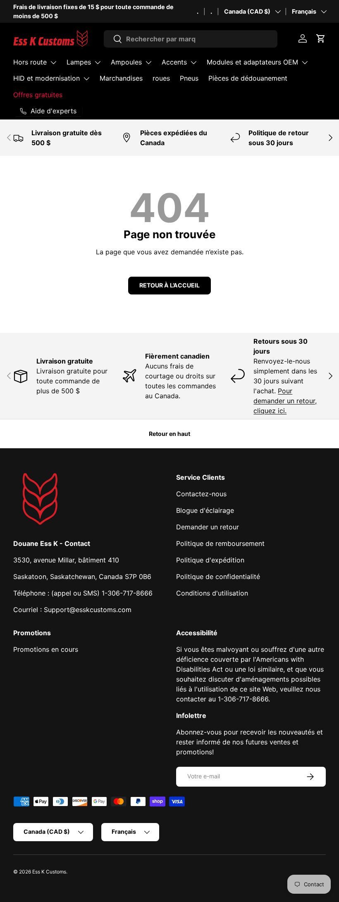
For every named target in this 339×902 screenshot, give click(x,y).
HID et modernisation (46, 78)
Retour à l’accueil (169, 285)
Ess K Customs (49, 872)
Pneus (189, 78)
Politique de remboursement (220, 543)
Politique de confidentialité (218, 576)
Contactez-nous (201, 494)
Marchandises (121, 78)
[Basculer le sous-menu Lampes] (98, 62)
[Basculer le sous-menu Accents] (193, 62)
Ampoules (126, 62)
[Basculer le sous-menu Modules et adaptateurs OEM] (305, 62)
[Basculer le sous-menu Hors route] (53, 62)
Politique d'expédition (210, 560)
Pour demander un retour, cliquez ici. (285, 401)
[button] (321, 38)
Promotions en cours (45, 649)
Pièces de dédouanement (247, 78)
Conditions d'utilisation (212, 593)
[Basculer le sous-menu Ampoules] (148, 62)
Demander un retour (207, 527)
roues (161, 78)
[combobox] (191, 39)
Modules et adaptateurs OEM (252, 62)
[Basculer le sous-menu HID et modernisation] (86, 79)
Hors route (30, 62)
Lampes (79, 62)
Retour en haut (169, 433)
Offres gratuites (37, 95)
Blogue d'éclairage (205, 510)
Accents (174, 62)
